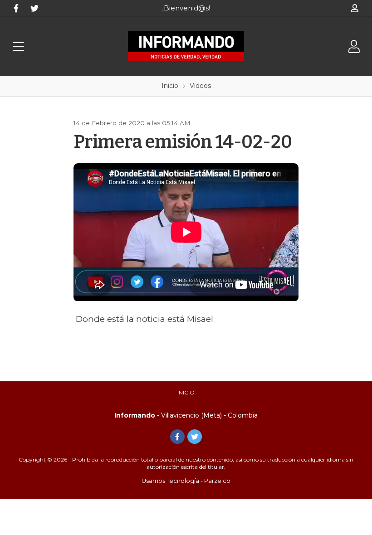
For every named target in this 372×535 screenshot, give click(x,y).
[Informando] (186, 46)
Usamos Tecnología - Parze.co (186, 480)
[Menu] (18, 46)
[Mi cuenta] (355, 8)
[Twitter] (34, 8)
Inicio (186, 392)
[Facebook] (16, 8)
